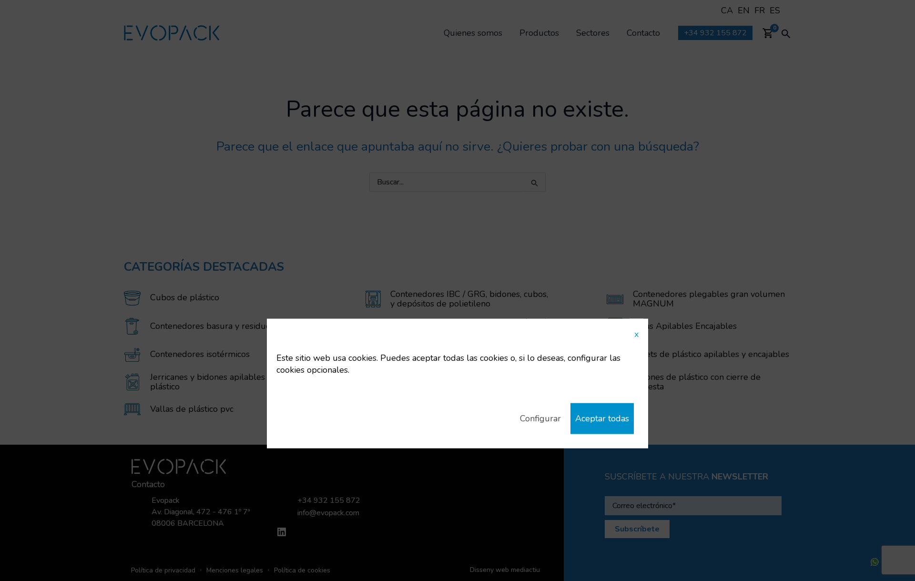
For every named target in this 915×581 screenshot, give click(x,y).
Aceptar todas (602, 418)
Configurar (540, 418)
